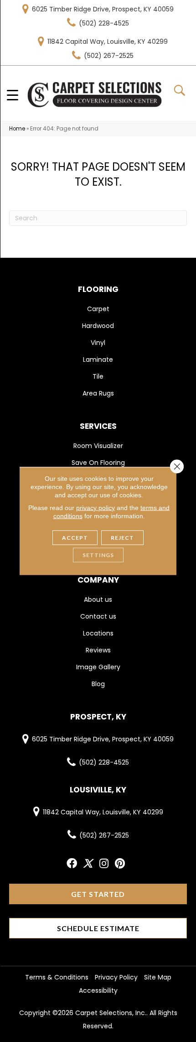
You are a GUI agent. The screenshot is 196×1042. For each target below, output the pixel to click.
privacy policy (95, 507)
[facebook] (72, 864)
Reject (122, 537)
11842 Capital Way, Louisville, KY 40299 (107, 41)
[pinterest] (120, 864)
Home (17, 128)
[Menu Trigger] (12, 94)
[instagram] (103, 864)
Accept (75, 537)
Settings (98, 555)
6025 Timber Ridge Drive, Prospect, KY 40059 (103, 9)
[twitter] (88, 864)
